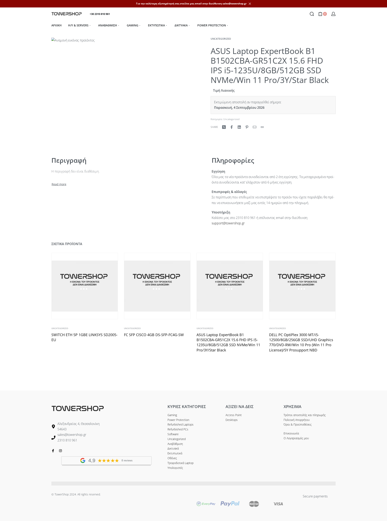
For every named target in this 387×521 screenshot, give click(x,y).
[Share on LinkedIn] (239, 127)
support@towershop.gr (228, 223)
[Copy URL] (262, 127)
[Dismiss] (250, 4)
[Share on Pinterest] (247, 127)
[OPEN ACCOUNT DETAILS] (333, 14)
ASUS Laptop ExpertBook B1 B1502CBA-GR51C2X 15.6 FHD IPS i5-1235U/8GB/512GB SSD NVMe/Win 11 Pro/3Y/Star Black (228, 342)
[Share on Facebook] (231, 127)
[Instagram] (60, 450)
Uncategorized (221, 38)
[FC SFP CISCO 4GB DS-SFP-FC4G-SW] (157, 286)
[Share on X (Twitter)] (224, 127)
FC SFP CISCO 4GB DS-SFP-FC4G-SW (154, 334)
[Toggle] (59, 184)
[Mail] (254, 127)
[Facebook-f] (53, 450)
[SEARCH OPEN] (312, 14)
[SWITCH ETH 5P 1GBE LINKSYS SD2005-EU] (84, 286)
